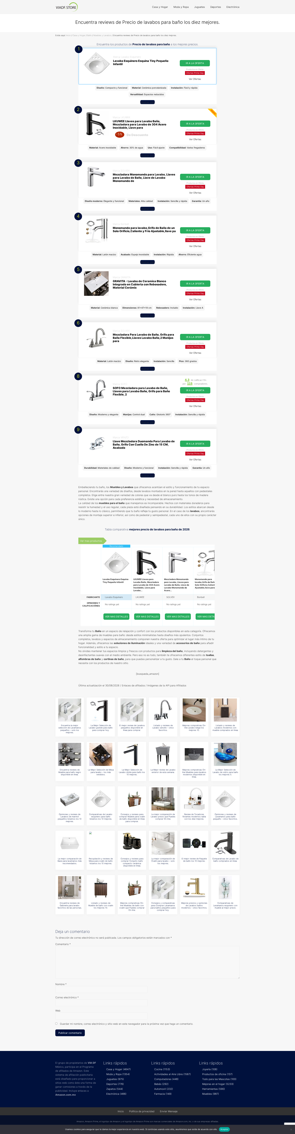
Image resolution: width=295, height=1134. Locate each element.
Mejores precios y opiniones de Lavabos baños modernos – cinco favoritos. (194, 905)
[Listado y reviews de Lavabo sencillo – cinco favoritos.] (163, 710)
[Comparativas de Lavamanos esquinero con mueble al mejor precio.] (225, 887)
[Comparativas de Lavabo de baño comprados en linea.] (225, 843)
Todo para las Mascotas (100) (219, 1079)
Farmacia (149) (163, 1093)
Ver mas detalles (116, 616)
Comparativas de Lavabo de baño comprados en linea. (225, 860)
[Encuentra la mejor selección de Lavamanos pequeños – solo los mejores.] (69, 710)
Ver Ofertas (195, 79)
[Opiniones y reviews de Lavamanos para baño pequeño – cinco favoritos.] (225, 798)
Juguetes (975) (115, 1079)
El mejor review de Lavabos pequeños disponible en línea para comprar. (132, 727)
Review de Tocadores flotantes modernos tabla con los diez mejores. (194, 816)
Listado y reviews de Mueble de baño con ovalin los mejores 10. (100, 905)
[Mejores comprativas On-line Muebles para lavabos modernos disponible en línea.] (194, 754)
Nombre (61, 984)
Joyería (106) (209, 1069)
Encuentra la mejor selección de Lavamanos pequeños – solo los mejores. (69, 729)
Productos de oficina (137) (217, 1074)
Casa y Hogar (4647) (118, 1069)
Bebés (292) (161, 1083)
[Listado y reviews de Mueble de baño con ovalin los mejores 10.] (100, 887)
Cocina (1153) (162, 1069)
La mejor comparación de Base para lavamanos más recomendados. (70, 861)
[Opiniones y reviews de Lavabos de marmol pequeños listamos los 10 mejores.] (69, 798)
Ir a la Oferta (195, 63)
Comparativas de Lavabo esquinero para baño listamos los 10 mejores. (100, 816)
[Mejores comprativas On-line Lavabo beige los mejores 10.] (194, 710)
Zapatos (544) (114, 1088)
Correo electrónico (67, 997)
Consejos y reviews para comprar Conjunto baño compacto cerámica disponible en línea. (132, 862)
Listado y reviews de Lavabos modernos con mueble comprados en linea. (225, 727)
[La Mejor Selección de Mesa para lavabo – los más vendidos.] (100, 754)
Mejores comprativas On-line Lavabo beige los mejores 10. (194, 727)
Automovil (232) (163, 1088)
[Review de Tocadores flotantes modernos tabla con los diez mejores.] (194, 798)
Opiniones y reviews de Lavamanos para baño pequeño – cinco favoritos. (225, 816)
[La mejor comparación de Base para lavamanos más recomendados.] (69, 843)
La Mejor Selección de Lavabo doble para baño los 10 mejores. (132, 772)
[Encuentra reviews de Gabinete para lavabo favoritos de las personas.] (69, 887)
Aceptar (224, 1129)
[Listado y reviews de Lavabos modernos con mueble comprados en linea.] (225, 710)
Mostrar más (147, 102)
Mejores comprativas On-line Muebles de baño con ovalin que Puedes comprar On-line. (132, 906)
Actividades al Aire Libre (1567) (172, 1074)
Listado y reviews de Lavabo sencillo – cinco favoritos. (163, 727)
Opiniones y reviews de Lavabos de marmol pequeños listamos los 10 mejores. (69, 818)
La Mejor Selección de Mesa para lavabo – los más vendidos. (101, 772)
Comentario (63, 944)
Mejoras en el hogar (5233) (218, 1083)
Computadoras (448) (166, 1079)
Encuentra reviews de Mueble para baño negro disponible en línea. (69, 772)
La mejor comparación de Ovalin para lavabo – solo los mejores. (163, 861)
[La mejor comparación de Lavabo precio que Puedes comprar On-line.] (163, 798)
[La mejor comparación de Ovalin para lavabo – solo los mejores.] (163, 843)
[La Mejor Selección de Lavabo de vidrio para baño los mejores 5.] (225, 754)
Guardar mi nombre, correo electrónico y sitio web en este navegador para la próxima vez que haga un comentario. (126, 1023)
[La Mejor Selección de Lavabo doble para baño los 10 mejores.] (132, 754)
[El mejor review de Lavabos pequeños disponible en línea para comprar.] (132, 710)
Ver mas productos (91, 540)
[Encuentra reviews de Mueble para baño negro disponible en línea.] (69, 754)
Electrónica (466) (116, 1093)
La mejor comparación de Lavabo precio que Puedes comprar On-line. (163, 816)
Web (57, 1010)
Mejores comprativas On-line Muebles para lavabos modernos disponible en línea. (194, 773)
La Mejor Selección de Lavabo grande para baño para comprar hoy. (101, 727)
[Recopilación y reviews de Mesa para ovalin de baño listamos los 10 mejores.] (100, 843)
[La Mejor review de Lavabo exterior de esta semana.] (163, 754)
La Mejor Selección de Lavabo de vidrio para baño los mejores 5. (225, 772)
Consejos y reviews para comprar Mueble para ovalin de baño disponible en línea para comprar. (132, 818)
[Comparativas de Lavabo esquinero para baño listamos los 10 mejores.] (100, 798)
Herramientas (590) (213, 1088)
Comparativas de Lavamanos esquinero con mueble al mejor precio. (225, 905)
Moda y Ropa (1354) (118, 1074)
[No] (291, 1129)
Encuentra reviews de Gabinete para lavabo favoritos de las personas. (70, 905)
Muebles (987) (210, 1093)
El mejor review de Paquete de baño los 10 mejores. (194, 860)
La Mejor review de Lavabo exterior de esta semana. (163, 771)
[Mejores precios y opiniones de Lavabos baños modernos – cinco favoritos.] (194, 887)
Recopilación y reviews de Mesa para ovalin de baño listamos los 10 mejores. (101, 861)
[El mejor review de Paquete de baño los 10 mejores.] (194, 843)
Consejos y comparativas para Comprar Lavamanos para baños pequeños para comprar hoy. (163, 906)
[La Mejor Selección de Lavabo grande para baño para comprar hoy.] (100, 710)
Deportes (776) (115, 1083)
